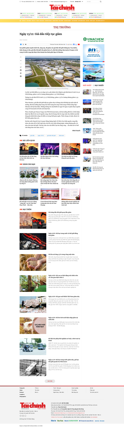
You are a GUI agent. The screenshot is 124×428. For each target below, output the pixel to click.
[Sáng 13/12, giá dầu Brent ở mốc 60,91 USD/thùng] (52, 86)
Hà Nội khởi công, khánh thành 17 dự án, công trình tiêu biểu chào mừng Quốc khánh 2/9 (98, 121)
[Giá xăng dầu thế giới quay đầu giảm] (33, 220)
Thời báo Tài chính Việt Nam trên (57, 44)
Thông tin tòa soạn (56, 417)
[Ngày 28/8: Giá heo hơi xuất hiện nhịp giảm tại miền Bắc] (33, 325)
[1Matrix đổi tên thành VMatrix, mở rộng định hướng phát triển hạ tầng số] (29, 172)
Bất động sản (81, 20)
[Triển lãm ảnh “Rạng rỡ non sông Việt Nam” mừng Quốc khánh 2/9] (87, 151)
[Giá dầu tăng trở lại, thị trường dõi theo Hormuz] (50, 149)
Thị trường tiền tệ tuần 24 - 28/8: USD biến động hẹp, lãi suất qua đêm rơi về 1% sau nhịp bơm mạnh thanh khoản (98, 92)
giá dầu (32, 135)
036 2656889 (94, 417)
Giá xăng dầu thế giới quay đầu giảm (59, 212)
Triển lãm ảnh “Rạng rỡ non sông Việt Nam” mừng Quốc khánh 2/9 (98, 150)
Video (21, 390)
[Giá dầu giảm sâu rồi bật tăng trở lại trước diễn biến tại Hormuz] (29, 149)
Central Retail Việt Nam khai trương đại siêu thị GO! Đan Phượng (49, 203)
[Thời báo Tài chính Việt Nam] (62, 8)
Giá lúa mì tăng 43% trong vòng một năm (61, 254)
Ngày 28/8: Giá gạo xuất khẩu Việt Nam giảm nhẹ (63, 296)
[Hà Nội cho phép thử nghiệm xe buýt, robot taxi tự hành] (33, 346)
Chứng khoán (48, 20)
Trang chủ (22, 388)
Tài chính (29, 20)
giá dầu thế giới (51, 135)
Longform (22, 394)
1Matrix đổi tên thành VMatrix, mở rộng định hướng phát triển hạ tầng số (29, 181)
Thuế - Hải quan (40, 20)
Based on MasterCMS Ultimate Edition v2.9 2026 (31, 425)
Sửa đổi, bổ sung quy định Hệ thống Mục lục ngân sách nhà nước (98, 168)
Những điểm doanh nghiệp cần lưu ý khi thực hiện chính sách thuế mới (70, 203)
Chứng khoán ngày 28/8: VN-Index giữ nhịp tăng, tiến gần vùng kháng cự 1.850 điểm (98, 141)
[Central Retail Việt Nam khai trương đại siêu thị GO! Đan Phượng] (50, 194)
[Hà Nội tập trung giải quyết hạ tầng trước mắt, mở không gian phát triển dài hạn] (87, 102)
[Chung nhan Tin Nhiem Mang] (27, 418)
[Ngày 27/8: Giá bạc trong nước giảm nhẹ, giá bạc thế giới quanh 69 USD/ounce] (33, 367)
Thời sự (24, 20)
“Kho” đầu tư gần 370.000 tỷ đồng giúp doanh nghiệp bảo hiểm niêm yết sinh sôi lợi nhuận (98, 131)
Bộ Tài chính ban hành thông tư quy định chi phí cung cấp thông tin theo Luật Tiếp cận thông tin (98, 160)
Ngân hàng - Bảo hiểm (58, 20)
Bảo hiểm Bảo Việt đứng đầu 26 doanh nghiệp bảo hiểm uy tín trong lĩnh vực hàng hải (70, 181)
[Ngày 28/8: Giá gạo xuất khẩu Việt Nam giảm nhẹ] (33, 304)
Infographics (23, 396)
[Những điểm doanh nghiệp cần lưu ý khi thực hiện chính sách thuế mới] (70, 194)
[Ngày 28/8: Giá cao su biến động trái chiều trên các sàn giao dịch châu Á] (33, 283)
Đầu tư (33, 20)
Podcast (22, 392)
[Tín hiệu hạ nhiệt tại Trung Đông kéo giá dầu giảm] (70, 149)
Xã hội (87, 20)
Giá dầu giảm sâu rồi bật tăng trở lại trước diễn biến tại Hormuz (28, 158)
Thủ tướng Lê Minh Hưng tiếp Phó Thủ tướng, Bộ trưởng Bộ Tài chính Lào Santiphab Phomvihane (98, 111)
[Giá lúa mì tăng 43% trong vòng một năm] (33, 262)
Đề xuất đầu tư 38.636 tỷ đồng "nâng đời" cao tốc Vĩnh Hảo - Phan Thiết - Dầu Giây (28, 203)
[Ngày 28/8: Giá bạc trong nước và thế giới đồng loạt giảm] (33, 241)
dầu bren (61, 135)
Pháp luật (92, 20)
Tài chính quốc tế (100, 20)
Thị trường (74, 20)
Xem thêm (50, 381)
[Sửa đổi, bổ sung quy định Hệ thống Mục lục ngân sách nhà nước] (87, 169)
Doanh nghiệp (67, 20)
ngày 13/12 (41, 135)
